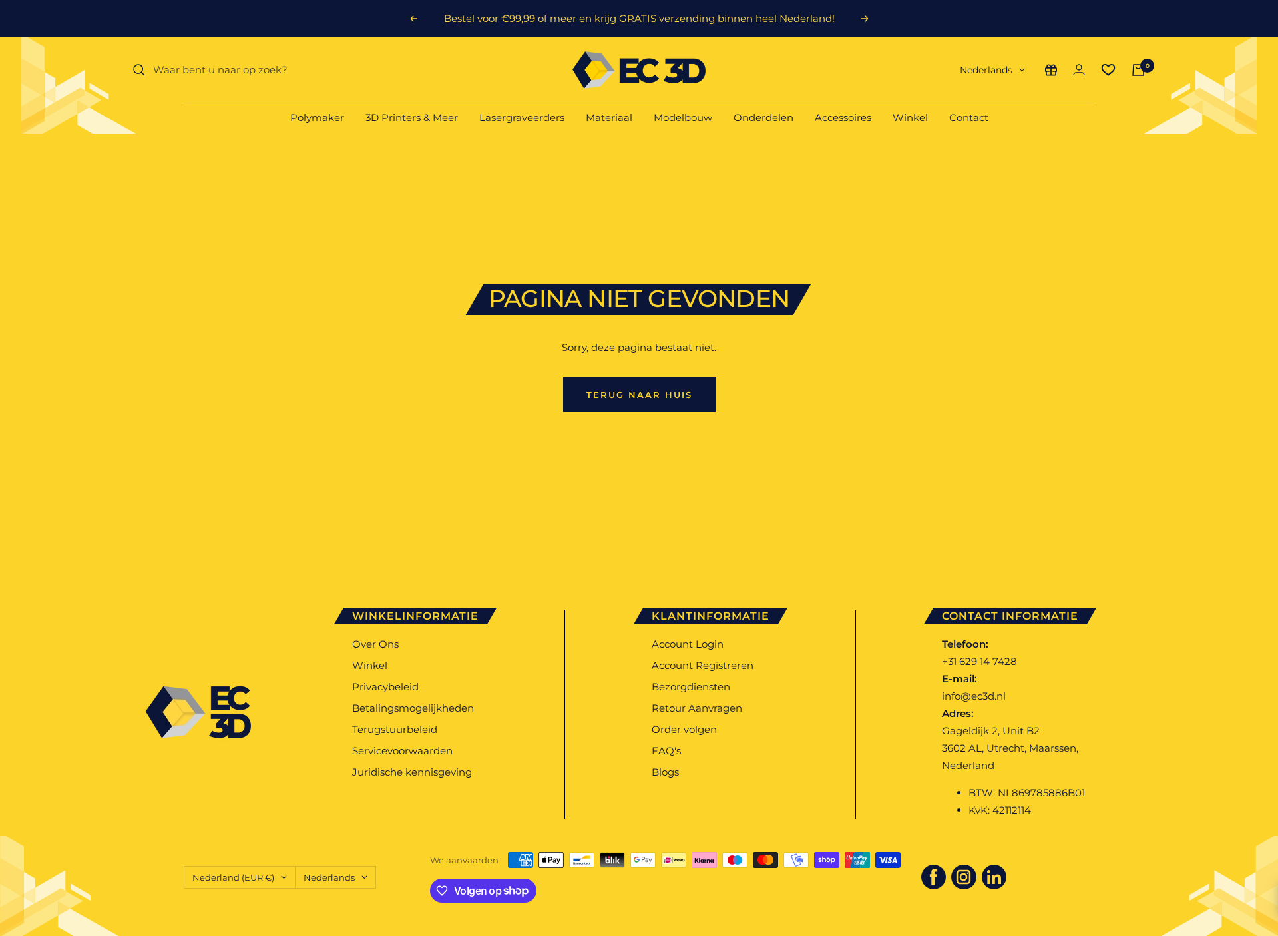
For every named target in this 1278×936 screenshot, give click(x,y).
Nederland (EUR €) (233, 877)
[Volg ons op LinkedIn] (994, 877)
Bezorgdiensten (691, 686)
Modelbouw (683, 117)
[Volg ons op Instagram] (963, 877)
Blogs (665, 772)
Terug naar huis (639, 394)
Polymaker (317, 117)
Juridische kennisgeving (412, 772)
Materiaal (609, 117)
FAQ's (666, 750)
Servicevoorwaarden (402, 750)
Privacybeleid (385, 686)
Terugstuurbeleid (394, 729)
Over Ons (375, 644)
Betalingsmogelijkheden (413, 708)
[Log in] (1079, 69)
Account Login (688, 644)
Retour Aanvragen (697, 708)
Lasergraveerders (521, 117)
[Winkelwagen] (1138, 70)
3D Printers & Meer (411, 117)
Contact (968, 117)
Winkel (910, 117)
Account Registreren (702, 665)
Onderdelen (763, 117)
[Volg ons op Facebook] (934, 877)
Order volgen (684, 729)
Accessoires (843, 117)
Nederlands (986, 70)
